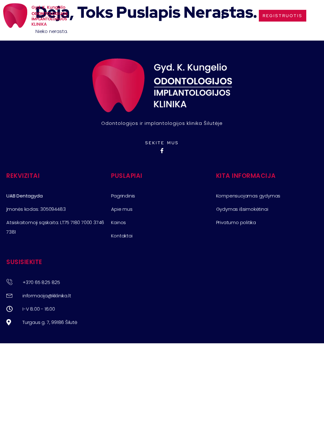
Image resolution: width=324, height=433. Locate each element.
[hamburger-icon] (223, 16)
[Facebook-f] (162, 150)
